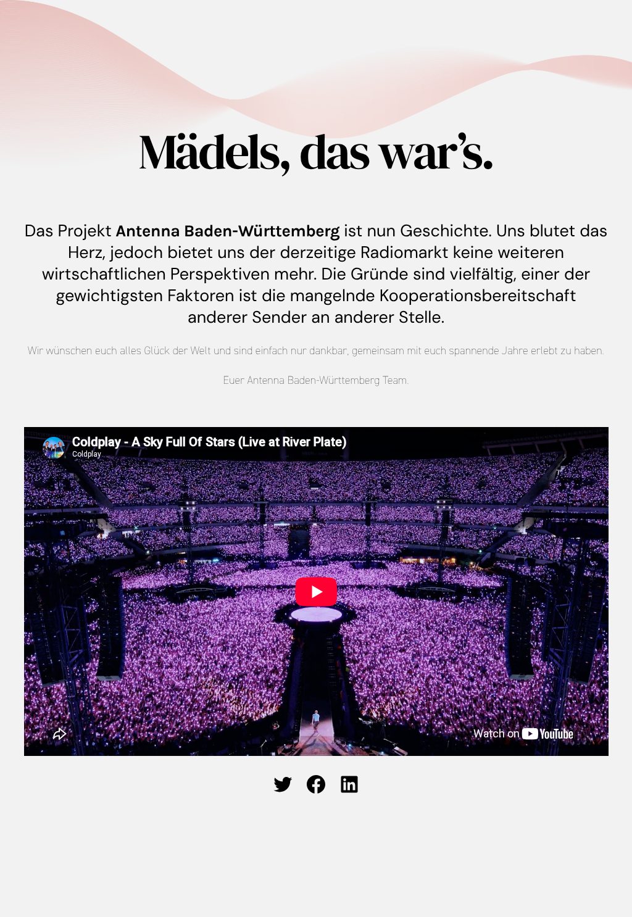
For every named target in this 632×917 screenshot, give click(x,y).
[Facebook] (316, 784)
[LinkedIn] (349, 784)
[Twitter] (283, 784)
